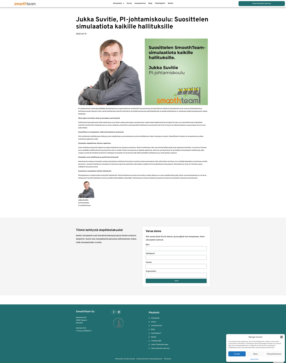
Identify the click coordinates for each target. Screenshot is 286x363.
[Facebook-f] (114, 312)
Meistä (170, 3)
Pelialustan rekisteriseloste (125, 359)
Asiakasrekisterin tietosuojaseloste (149, 359)
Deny (255, 354)
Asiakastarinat (140, 3)
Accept (237, 354)
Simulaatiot (117, 3)
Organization (151, 271)
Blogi (150, 3)
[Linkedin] (119, 312)
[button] (281, 337)
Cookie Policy (254, 359)
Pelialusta (167, 359)
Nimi (147, 245)
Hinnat (129, 3)
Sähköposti (150, 253)
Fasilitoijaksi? (160, 3)
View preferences (274, 354)
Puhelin (149, 262)
